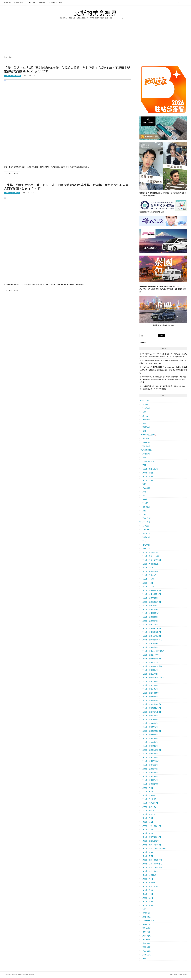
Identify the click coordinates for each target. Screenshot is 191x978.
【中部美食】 (146, 537)
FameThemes (183, 975)
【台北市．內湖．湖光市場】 (151, 560)
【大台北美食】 (146, 549)
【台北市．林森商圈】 (149, 795)
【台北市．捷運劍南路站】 (150, 613)
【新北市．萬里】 (147, 901)
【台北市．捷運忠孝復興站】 (151, 704)
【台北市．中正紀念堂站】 (150, 552)
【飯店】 (144, 495)
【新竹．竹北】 (146, 932)
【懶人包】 (145, 416)
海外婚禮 (177, 289)
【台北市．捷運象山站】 (149, 772)
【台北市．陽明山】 (148, 810)
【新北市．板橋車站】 (149, 875)
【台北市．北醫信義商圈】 (150, 571)
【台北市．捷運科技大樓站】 (151, 750)
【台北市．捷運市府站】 (149, 697)
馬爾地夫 (163, 286)
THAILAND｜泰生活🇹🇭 (147, 435)
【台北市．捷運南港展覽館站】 (152, 640)
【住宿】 (144, 511)
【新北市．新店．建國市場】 (151, 845)
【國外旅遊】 (146, 507)
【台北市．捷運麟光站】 (149, 780)
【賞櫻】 (144, 484)
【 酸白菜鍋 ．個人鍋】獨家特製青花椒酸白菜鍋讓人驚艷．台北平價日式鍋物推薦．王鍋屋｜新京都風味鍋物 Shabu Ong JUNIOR (67, 69)
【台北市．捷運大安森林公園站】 (153, 678)
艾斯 (25, 75)
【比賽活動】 (146, 420)
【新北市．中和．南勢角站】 (151, 826)
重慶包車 (156, 325)
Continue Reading (12, 173)
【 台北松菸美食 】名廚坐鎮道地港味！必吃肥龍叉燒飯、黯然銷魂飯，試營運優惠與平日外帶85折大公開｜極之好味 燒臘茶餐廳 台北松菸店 (162, 379)
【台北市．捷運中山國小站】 (12, 193)
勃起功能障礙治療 (157, 212)
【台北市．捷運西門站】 (149, 769)
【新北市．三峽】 (147, 818)
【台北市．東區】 (147, 791)
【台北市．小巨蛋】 (148, 587)
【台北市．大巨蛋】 (148, 579)
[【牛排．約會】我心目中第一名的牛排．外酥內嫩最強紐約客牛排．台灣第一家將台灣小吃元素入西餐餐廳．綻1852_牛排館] (67, 239)
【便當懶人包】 (146, 533)
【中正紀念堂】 (146, 488)
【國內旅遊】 (146, 454)
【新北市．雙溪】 (147, 480)
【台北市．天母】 (147, 583)
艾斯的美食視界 (95, 13)
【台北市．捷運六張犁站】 (150, 609)
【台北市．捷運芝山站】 (149, 753)
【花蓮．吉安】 (146, 924)
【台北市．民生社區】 (149, 799)
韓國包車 (142, 286)
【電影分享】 (146, 427)
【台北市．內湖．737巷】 (150, 556)
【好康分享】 (146, 408)
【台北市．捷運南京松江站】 (151, 636)
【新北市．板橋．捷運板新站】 (152, 867)
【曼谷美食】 (146, 442)
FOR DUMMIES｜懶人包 (55, 2)
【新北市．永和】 (147, 890)
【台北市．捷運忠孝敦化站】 (151, 708)
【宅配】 (144, 909)
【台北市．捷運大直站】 (149, 689)
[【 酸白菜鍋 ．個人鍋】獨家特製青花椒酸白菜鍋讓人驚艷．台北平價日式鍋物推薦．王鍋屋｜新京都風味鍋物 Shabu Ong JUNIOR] (67, 121)
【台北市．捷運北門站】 (149, 624)
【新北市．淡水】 (147, 898)
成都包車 (164, 325)
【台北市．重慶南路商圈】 (150, 469)
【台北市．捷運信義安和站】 (151, 602)
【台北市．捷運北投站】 (149, 621)
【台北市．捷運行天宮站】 (150, 761)
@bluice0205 (144, 343)
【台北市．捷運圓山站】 (149, 670)
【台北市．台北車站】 (149, 575)
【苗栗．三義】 (146, 951)
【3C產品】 (145, 404)
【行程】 (144, 465)
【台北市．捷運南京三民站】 (151, 628)
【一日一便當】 (146, 530)
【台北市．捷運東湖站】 (149, 723)
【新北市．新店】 (147, 852)
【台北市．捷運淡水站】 (149, 742)
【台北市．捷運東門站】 (149, 727)
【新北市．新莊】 (147, 856)
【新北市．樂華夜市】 (149, 882)
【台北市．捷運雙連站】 (149, 776)
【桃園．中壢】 (146, 943)
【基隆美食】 (146, 545)
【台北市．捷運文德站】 (149, 716)
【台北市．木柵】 (147, 788)
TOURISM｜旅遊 (30, 2)
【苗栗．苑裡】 (146, 955)
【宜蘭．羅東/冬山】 (148, 920)
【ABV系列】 (145, 526)
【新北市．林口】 (147, 879)
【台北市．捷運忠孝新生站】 (151, 712)
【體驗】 (144, 431)
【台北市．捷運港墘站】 (149, 746)
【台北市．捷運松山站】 (149, 735)
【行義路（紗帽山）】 (148, 461)
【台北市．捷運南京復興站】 (151, 632)
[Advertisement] (95, 39)
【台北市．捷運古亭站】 (149, 647)
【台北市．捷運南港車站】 (150, 643)
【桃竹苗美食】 (146, 928)
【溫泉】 (144, 457)
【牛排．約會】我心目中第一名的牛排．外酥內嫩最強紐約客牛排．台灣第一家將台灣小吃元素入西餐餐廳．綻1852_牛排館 (66, 186)
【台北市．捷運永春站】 (149, 738)
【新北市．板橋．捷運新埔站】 (152, 864)
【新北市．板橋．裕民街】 (150, 871)
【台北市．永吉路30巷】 (150, 803)
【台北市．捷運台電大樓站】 (151, 659)
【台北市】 (145, 503)
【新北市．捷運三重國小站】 (151, 837)
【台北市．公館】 (147, 568)
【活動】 (144, 423)
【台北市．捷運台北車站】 (150, 655)
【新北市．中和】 (147, 829)
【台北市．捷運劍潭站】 (149, 617)
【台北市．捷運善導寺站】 (150, 662)
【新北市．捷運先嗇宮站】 (150, 841)
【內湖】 (144, 492)
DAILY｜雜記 (42, 2)
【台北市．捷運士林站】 (149, 674)
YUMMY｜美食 (18, 2)
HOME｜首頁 (7, 2)
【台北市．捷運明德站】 (149, 719)
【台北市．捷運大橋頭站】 (150, 685)
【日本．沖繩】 (146, 518)
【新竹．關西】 (146, 939)
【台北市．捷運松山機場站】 (151, 731)
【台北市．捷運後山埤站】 (150, 700)
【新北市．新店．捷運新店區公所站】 (154, 848)
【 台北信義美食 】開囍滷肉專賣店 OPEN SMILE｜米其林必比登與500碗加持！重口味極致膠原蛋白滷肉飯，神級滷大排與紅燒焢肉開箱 (163, 370)
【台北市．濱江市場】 (149, 807)
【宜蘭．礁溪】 (146, 917)
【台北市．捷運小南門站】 (150, 693)
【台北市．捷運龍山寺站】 (150, 784)
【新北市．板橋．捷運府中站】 (152, 860)
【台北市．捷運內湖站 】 (150, 605)
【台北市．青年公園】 (149, 814)
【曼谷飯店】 (146, 446)
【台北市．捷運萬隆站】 (149, 757)
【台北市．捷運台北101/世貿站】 (153, 651)
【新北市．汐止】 (147, 894)
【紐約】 (144, 958)
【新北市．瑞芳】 (147, 473)
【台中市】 (145, 499)
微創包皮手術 (144, 212)
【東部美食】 (146, 913)
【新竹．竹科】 (146, 936)
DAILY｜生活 (144, 401)
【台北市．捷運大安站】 (149, 681)
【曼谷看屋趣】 (146, 439)
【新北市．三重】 (147, 822)
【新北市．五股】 (147, 833)
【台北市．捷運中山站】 (149, 598)
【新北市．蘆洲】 (147, 476)
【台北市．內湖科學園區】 (150, 564)
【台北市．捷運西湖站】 (149, 765)
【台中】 (144, 541)
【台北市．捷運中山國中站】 (151, 590)
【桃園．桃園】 (146, 947)
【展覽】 (144, 412)
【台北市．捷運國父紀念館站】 (12, 75)
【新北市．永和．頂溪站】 (150, 886)
